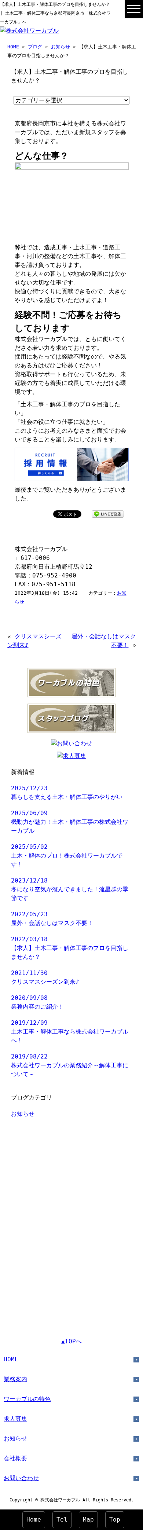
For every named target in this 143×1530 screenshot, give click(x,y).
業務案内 (15, 1379)
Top (114, 1519)
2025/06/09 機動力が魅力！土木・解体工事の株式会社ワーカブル (69, 822)
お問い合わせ (21, 1478)
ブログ (35, 46)
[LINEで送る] (108, 513)
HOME (13, 46)
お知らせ (60, 46)
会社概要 (15, 1458)
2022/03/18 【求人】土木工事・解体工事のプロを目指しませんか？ (69, 948)
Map (88, 1519)
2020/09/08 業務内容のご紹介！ (37, 1002)
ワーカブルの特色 (27, 1398)
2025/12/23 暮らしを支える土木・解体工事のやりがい (66, 792)
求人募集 (15, 1418)
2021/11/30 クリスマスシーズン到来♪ (45, 977)
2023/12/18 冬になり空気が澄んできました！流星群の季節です (69, 889)
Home (33, 1519)
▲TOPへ (71, 1341)
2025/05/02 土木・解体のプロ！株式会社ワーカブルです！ (66, 855)
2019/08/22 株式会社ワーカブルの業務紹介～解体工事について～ (69, 1065)
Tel (61, 1519)
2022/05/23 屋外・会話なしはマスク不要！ (52, 919)
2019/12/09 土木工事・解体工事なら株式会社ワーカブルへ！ (69, 1031)
